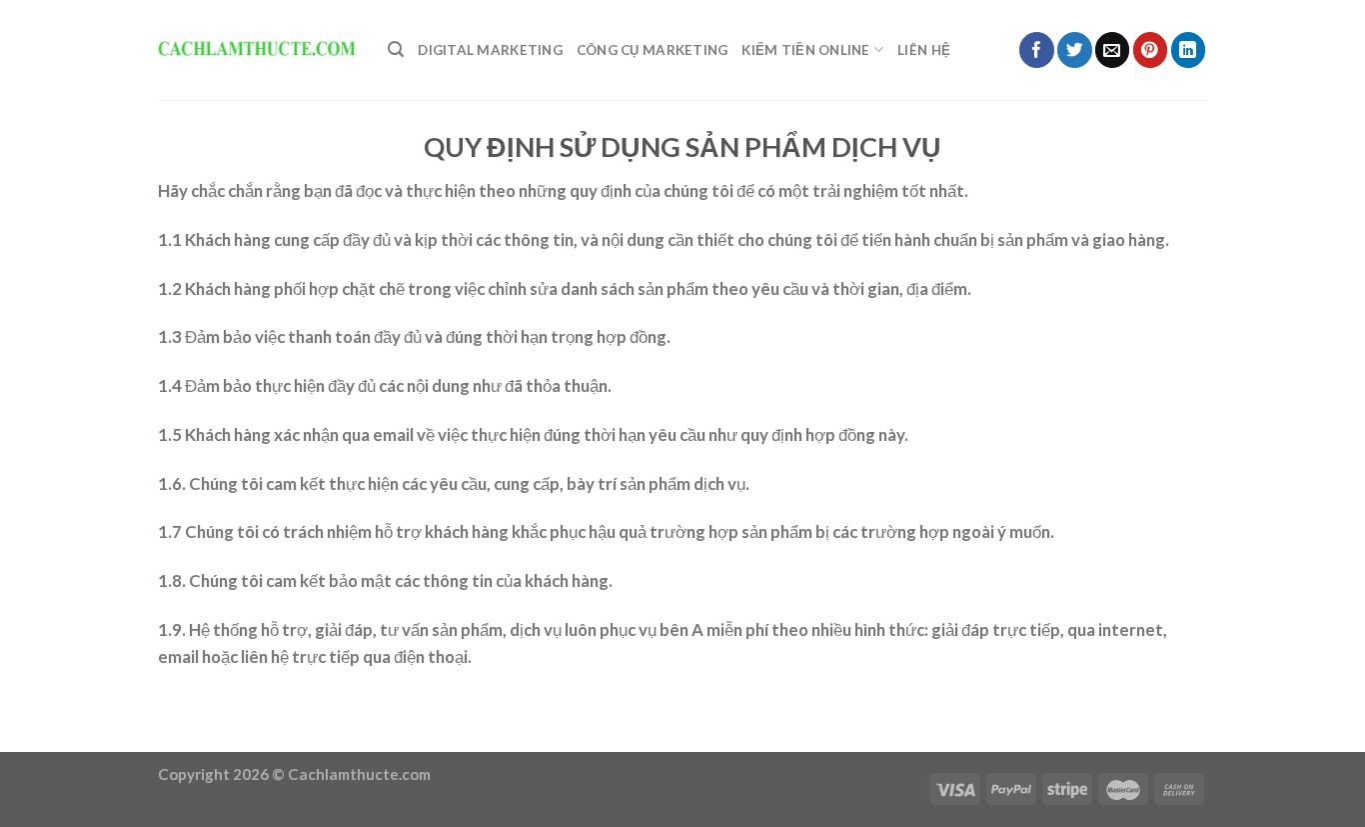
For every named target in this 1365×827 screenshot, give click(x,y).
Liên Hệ (923, 50)
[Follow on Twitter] (1074, 49)
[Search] (396, 49)
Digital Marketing (490, 50)
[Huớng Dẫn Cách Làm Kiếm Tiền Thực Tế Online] (258, 50)
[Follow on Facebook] (1036, 49)
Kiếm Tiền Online (805, 50)
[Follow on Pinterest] (1150, 49)
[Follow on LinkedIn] (1188, 49)
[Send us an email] (1112, 49)
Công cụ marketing (652, 50)
